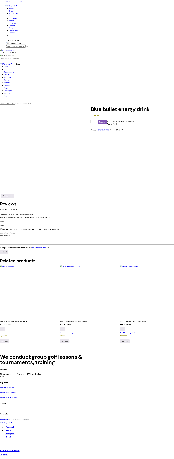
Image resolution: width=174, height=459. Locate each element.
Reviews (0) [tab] (7, 196)
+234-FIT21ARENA (10, 450)
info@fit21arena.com (7, 387)
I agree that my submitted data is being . (25, 248)
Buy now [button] (5, 341)
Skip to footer (17, 1)
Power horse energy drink (68, 333)
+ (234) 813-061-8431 (8, 392)
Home (2, 104)
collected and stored (40, 248)
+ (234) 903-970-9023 (9, 397)
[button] (120, 121)
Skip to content (6, 1)
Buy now (102, 122)
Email (2, 225)
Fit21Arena (4, 419)
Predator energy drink (127, 333)
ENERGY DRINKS (9, 104)
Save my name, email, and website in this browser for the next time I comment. (31, 229)
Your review (5, 235)
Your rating (4, 233)
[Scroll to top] (1, 457)
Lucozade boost (5, 333)
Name (2, 221)
